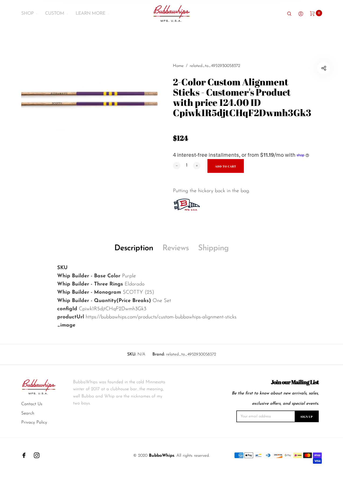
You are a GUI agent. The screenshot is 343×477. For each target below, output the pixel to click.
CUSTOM (54, 13)
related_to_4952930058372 (191, 354)
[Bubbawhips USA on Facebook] (24, 455)
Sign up (307, 416)
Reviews (175, 248)
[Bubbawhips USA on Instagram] (36, 455)
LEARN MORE (90, 13)
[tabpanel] (96, 127)
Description (133, 248)
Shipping (213, 248)
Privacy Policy (34, 422)
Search (27, 413)
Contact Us (31, 404)
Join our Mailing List (295, 382)
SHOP (27, 13)
